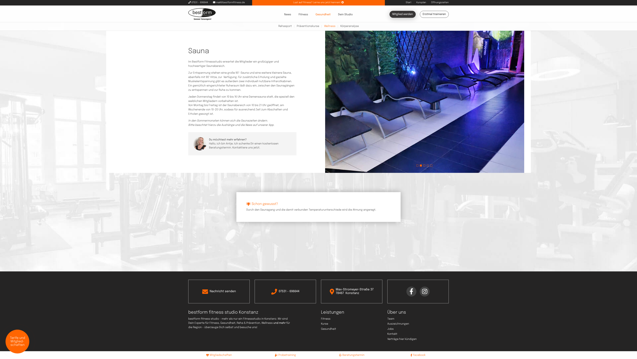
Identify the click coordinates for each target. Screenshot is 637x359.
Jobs (390, 329)
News (287, 14)
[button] (417, 166)
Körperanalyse (349, 26)
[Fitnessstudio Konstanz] (202, 14)
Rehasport (285, 26)
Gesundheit (323, 14)
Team (390, 318)
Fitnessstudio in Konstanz (259, 318)
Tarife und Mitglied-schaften (17, 341)
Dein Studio (345, 14)
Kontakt (392, 334)
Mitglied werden (402, 14)
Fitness (303, 14)
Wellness (329, 26)
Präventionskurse (308, 26)
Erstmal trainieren (434, 14)
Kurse (324, 323)
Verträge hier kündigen (402, 339)
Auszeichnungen (398, 323)
